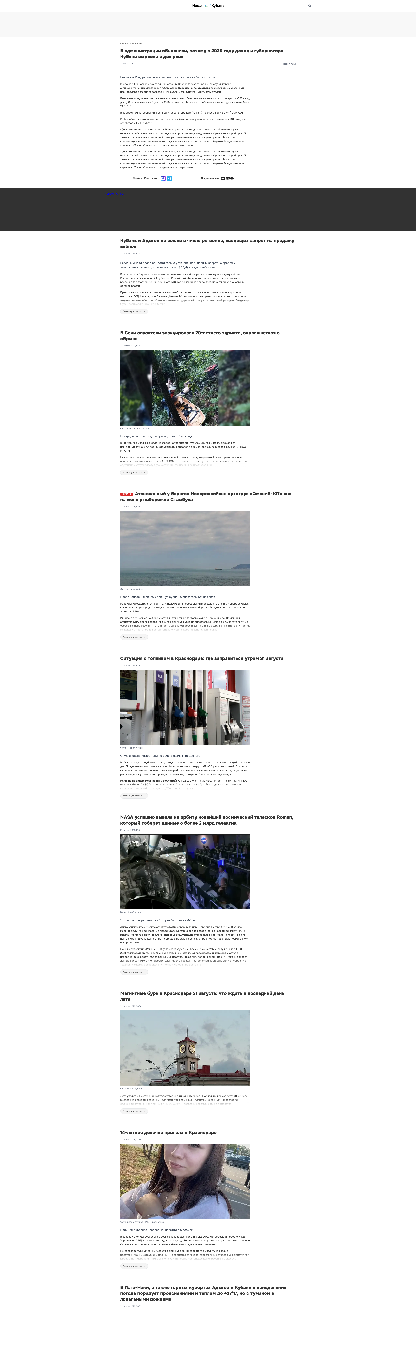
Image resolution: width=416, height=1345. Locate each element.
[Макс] (163, 178)
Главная (124, 43)
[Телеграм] (169, 178)
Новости (137, 43)
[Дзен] (227, 178)
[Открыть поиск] (310, 6)
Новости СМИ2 (114, 193)
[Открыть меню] (106, 6)
